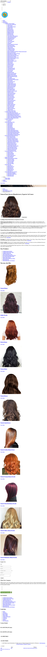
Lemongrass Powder (11, 68)
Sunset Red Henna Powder (12, 147)
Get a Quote (2, 183)
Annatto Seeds (10, 27)
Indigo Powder (10, 61)
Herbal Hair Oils (8, 164)
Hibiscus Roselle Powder (11, 60)
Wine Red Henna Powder (12, 146)
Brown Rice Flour (10, 34)
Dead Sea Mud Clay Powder (12, 44)
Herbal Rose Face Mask (11, 56)
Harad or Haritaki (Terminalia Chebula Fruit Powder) (17, 51)
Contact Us (5, 181)
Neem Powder (10, 80)
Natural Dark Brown (11, 128)
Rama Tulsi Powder (11, 105)
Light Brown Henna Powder (12, 139)
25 (29, 648)
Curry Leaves (9, 42)
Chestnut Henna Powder (11, 144)
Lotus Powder (9, 71)
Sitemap (4, 619)
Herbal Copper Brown (11, 155)
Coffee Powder (10, 109)
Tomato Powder (10, 102)
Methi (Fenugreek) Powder (12, 76)
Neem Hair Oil (10, 170)
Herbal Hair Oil (10, 167)
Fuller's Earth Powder (11, 46)
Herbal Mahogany (10, 156)
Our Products (5, 22)
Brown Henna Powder (11, 137)
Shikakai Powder (10, 95)
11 (8, 649)
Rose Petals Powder (11, 89)
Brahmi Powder (10, 33)
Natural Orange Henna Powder (13, 131)
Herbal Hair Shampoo (11, 172)
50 (35, 648)
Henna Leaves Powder (11, 52)
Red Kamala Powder (11, 88)
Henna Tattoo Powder (9, 157)
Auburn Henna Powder (11, 150)
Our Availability (6, 620)
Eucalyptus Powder (10, 45)
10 (7, 649)
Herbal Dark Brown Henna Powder (13, 113)
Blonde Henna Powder (11, 142)
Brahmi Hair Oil (10, 168)
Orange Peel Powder (11, 81)
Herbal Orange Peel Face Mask (13, 55)
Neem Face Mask (10, 161)
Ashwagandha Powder (11, 26)
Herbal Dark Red (10, 154)
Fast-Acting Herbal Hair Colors (10, 151)
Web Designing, (42, 643)
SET (1, 650)
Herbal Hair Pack (10, 175)
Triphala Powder (10, 103)
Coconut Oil (9, 119)
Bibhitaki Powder (10, 32)
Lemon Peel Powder (11, 69)
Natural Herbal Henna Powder (12, 79)
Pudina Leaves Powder (11, 85)
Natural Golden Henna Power (12, 130)
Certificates (5, 617)
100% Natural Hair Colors (10, 122)
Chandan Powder (10, 39)
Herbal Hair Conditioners (12, 173)
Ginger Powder (10, 47)
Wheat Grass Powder (11, 108)
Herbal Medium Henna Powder (13, 114)
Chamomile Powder (11, 38)
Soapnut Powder (10, 99)
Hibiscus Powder (10, 59)
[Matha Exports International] (4, 17)
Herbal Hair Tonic (10, 174)
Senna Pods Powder (11, 94)
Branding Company (27, 644)
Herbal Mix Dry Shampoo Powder (13, 53)
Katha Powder (10, 67)
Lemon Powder (10, 70)
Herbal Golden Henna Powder (12, 117)
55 (36, 648)
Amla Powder (9, 25)
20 (28, 648)
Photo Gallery (7, 178)
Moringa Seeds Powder (11, 74)
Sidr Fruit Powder (10, 96)
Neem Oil (9, 121)
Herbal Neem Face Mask (11, 54)
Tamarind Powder (10, 101)
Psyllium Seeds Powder (11, 84)
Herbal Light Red (10, 153)
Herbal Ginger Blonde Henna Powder (14, 116)
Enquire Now (24, 217)
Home (4, 20)
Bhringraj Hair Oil (10, 166)
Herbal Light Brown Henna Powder (13, 115)
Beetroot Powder (10, 29)
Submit (2, 578)
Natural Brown (10, 127)
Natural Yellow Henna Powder (12, 133)
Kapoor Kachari (10, 66)
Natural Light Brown (11, 129)
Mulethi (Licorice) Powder (12, 75)
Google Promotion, (19, 644)
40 (33, 648)
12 (9, 649)
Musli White (9, 77)
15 (27, 648)
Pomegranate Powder (11, 86)
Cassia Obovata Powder (11, 37)
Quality (4, 180)
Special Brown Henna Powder (12, 140)
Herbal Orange (10, 152)
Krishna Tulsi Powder (11, 104)
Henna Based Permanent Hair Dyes (11, 135)
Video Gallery (7, 179)
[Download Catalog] (6, 593)
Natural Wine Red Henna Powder (13, 132)
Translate (9, 2)
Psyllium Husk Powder (11, 83)
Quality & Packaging (6, 616)
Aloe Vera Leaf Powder (11, 24)
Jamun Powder (10, 62)
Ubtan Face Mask (10, 163)
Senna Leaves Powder (11, 93)
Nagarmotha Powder (11, 78)
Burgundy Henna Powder (12, 143)
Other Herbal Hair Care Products (11, 171)
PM (11, 648)
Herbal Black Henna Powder (12, 112)
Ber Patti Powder (10, 30)
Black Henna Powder (11, 136)
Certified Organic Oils (9, 118)
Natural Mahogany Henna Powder (13, 134)
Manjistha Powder (10, 72)
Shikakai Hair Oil (10, 169)
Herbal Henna (9, 125)
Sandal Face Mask (10, 159)
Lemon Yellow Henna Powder (12, 145)
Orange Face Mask (10, 160)
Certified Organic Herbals (9, 23)
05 (25, 648)
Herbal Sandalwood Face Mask (13, 57)
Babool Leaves (10, 28)
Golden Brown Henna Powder (12, 141)
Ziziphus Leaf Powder (11, 110)
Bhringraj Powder (10, 31)
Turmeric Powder (10, 107)
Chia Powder (9, 40)
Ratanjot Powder (10, 87)
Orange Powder (10, 82)
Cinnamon (9, 43)
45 (34, 648)
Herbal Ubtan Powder (11, 58)
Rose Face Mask (10, 162)
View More (2, 290)
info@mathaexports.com (11, 5)
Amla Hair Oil (10, 165)
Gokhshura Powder (10, 48)
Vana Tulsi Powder (10, 106)
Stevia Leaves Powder (11, 100)
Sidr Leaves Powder (11, 97)
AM (1, 648)
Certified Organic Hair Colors (10, 111)
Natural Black (9, 126)
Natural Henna (10, 123)
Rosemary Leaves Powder (12, 90)
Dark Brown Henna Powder (12, 138)
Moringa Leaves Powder (11, 73)
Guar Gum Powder (10, 50)
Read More (9, 237)
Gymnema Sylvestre (11, 49)
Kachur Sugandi (10, 65)
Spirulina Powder (10, 98)
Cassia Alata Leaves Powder (12, 36)
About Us (4, 21)
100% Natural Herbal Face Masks (11, 158)
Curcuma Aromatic (10, 41)
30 (30, 648)
